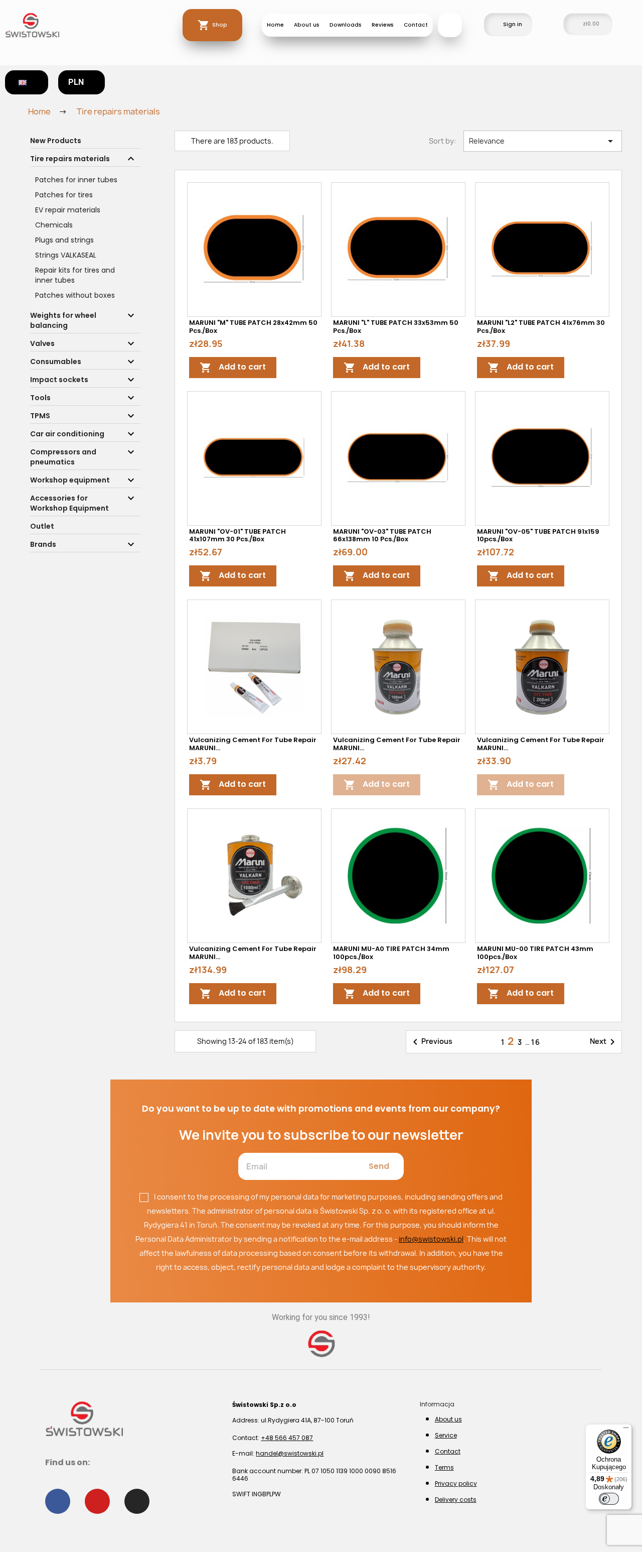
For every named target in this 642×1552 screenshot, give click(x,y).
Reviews (383, 25)
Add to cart (233, 367)
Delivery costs (455, 1499)
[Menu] (626, 1430)
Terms (444, 1467)
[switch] (609, 1499)
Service (446, 1435)
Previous (430, 1042)
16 (536, 1042)
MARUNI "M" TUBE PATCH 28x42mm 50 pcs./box (253, 326)
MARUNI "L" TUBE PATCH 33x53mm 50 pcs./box (395, 326)
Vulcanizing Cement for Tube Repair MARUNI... (540, 744)
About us (306, 25)
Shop (219, 25)
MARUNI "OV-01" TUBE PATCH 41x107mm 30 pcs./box (237, 535)
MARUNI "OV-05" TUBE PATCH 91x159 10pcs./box (538, 535)
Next (604, 1042)
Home (275, 25)
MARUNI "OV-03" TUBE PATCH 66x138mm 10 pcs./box (382, 535)
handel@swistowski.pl (290, 1453)
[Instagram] (136, 1501)
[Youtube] (97, 1501)
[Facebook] (57, 1501)
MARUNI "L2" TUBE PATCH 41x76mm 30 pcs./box (541, 326)
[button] (450, 25)
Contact (416, 25)
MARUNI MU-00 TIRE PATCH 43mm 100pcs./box (535, 953)
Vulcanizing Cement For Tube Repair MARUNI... (252, 744)
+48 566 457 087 (287, 1438)
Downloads (346, 25)
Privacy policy (456, 1483)
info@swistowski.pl (431, 1239)
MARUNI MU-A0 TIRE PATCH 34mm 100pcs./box (391, 953)
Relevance (542, 141)
